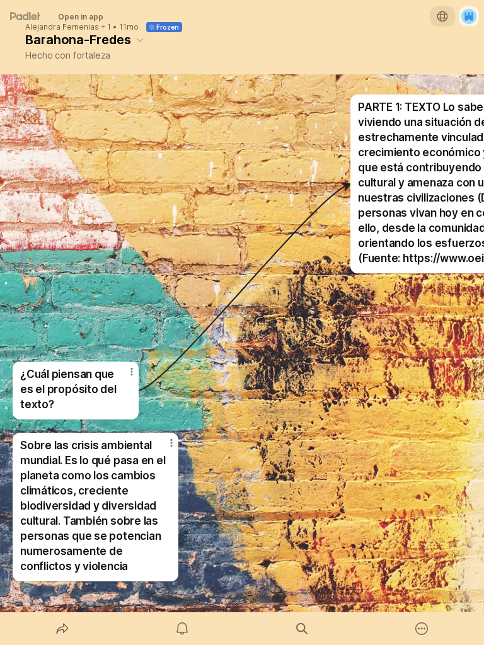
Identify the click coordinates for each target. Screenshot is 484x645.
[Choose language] (442, 16)
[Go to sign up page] (469, 16)
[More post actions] (163, 448)
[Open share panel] (62, 628)
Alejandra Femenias (62, 27)
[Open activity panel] (182, 628)
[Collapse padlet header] (140, 39)
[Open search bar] (301, 628)
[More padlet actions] (421, 628)
